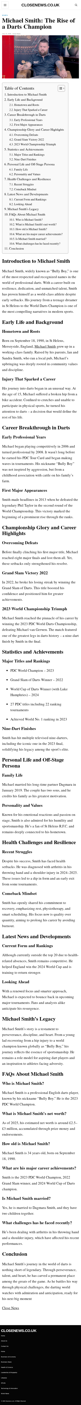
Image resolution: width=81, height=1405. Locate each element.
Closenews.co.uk (40, 5)
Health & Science (7, 1367)
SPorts (5, 15)
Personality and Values (27, 174)
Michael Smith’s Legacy (23, 209)
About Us (4, 1341)
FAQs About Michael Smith (27, 214)
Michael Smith (45, 346)
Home (3, 1336)
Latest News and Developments (27, 194)
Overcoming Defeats (26, 135)
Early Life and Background (25, 99)
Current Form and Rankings (30, 199)
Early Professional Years (28, 120)
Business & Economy (8, 1357)
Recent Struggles (24, 184)
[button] (5, 4)
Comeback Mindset (25, 189)
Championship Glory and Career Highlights (35, 129)
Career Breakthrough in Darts (26, 115)
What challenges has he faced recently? (38, 243)
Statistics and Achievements (25, 149)
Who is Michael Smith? (29, 220)
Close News (10, 1307)
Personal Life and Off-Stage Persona (31, 164)
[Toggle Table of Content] (59, 88)
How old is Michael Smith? (31, 229)
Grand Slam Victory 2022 (29, 139)
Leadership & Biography (9, 1372)
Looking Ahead (23, 204)
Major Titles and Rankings (29, 154)
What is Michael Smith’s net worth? (36, 224)
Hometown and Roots (26, 105)
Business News (6, 1362)
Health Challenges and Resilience (29, 179)
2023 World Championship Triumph (35, 144)
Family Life (21, 169)
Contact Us (5, 1346)
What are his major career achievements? (39, 234)
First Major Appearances (28, 125)
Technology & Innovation (9, 1388)
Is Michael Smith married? (31, 239)
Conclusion (16, 248)
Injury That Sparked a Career (31, 110)
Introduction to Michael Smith (27, 94)
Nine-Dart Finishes (25, 159)
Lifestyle (4, 1378)
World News (5, 1393)
